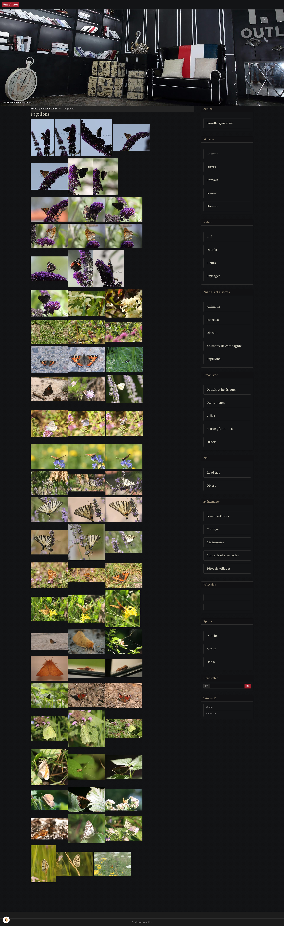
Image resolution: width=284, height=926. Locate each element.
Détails (212, 250)
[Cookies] (6, 920)
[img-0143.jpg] (86, 359)
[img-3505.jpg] (49, 176)
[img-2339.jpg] (49, 641)
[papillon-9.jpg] (74, 863)
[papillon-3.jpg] (86, 799)
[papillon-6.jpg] (86, 828)
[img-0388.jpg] (86, 575)
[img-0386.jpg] (49, 575)
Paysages (213, 276)
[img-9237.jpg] (86, 695)
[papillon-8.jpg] (43, 863)
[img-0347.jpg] (87, 423)
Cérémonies (215, 542)
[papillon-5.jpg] (49, 828)
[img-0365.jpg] (123, 509)
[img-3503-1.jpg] (131, 137)
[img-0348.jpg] (124, 423)
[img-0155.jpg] (49, 456)
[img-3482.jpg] (123, 235)
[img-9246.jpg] (49, 728)
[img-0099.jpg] (49, 388)
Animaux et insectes (51, 108)
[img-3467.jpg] (108, 268)
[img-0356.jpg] (86, 483)
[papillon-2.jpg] (49, 799)
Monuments (216, 402)
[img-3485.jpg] (86, 235)
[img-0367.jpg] (49, 542)
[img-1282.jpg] (86, 331)
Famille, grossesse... (220, 123)
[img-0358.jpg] (123, 483)
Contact (210, 707)
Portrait (212, 180)
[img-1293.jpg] (123, 331)
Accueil (34, 108)
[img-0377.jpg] (123, 542)
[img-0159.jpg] (86, 456)
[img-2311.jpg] (122, 608)
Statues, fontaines (220, 429)
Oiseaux (212, 333)
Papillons (214, 359)
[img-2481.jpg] (49, 695)
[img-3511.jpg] (105, 176)
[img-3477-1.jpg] (49, 268)
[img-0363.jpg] (49, 509)
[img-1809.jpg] (123, 575)
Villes (211, 416)
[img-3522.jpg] (86, 668)
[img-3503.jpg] (49, 668)
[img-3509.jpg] (80, 176)
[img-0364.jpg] (86, 509)
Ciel (209, 237)
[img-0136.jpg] (112, 863)
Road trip (213, 472)
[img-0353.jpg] (49, 483)
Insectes (213, 320)
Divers (211, 167)
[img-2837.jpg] (86, 641)
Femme (212, 193)
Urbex (211, 442)
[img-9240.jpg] (123, 728)
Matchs (212, 636)
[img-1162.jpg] (49, 331)
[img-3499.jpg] (67, 137)
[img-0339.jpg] (49, 423)
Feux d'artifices (218, 516)
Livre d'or (211, 713)
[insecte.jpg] (86, 767)
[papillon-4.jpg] (123, 799)
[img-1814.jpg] (86, 303)
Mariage (213, 529)
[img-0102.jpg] (86, 388)
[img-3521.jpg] (49, 209)
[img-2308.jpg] (86, 608)
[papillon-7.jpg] (123, 828)
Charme (212, 154)
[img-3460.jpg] (123, 209)
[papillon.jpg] (123, 767)
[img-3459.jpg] (49, 303)
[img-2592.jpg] (123, 641)
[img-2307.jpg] (49, 608)
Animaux (213, 306)
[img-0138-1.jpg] (49, 359)
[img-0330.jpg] (124, 388)
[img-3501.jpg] (42, 137)
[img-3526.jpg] (123, 668)
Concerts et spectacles (223, 555)
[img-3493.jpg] (96, 137)
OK (247, 686)
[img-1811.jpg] (123, 303)
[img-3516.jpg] (86, 209)
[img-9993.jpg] (49, 767)
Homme (212, 206)
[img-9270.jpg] (123, 695)
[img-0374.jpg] (86, 542)
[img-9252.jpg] (86, 728)
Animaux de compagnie (224, 346)
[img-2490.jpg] (124, 359)
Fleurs (211, 263)
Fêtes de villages (219, 568)
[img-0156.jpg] (123, 456)
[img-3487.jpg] (49, 235)
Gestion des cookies (142, 922)
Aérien (211, 649)
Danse (211, 662)
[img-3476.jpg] (80, 268)
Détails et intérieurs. (221, 389)
